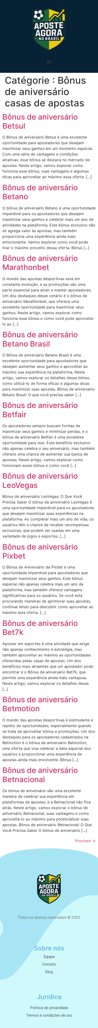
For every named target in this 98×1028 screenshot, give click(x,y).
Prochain (85, 840)
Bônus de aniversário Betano (40, 192)
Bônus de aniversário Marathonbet (40, 263)
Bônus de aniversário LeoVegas (40, 480)
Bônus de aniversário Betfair (40, 410)
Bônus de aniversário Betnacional (40, 775)
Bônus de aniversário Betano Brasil (40, 339)
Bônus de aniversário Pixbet (40, 551)
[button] (49, 62)
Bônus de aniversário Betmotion (40, 704)
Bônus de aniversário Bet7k (40, 628)
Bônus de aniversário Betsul (40, 121)
